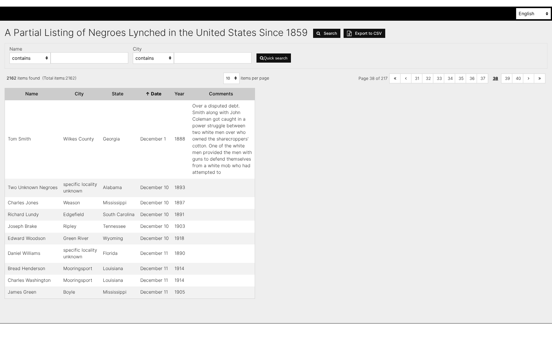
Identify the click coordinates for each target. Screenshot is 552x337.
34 (450, 78)
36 (472, 78)
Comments (222, 94)
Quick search (276, 58)
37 (482, 78)
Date (154, 94)
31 (417, 78)
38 (495, 78)
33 (439, 78)
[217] (539, 79)
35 (461, 78)
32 (428, 78)
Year (181, 94)
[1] (395, 79)
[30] (406, 79)
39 (507, 78)
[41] (528, 79)
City (80, 94)
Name (32, 94)
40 (518, 78)
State (119, 94)
